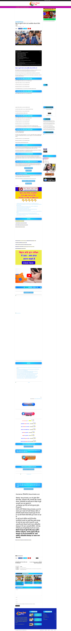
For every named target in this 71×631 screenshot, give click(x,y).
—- (26, 420)
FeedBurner (51, 115)
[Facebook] (53, 0)
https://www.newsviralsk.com (23, 567)
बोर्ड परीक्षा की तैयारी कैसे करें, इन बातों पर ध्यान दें (20, 248)
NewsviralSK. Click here (38, 398)
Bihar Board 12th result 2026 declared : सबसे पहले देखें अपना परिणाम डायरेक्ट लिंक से (27, 213)
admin (17, 26)
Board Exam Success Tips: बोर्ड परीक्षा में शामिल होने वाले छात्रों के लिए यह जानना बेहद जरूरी (27, 371)
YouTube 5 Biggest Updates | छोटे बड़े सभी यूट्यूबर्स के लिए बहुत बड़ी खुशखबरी (36, 562)
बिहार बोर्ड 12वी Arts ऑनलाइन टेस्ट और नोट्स (21, 63)
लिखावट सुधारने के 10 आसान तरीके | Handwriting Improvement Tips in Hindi (24, 246)
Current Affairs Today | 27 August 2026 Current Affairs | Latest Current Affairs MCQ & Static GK (49, 123)
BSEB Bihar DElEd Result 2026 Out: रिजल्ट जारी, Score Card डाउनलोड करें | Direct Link (27, 203)
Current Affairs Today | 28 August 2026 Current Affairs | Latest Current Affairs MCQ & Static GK (49, 121)
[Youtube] (55, 0)
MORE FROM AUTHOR (25, 573)
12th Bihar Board (45, 619)
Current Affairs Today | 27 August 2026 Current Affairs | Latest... (38, 620)
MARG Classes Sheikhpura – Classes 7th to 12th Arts (38, 582)
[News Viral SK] (35, 3)
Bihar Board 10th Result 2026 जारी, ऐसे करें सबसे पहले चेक (24, 210)
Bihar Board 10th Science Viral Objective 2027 (23, 208)
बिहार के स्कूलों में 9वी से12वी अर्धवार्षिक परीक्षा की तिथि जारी (22, 52)
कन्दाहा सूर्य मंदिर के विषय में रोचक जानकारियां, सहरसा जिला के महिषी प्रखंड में (21, 562)
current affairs (45, 614)
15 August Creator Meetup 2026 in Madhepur (28, 582)
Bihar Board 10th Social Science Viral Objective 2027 (24, 207)
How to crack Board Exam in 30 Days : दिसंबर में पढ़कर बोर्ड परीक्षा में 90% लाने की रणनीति (27, 373)
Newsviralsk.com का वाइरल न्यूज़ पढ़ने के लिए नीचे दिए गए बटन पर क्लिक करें (24, 60)
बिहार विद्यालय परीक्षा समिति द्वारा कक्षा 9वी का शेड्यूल (22, 53)
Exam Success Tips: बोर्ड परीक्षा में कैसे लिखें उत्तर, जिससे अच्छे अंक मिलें (25, 372)
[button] (55, 7)
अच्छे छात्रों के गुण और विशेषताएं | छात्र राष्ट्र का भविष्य (21, 242)
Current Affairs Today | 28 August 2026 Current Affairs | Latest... (38, 615)
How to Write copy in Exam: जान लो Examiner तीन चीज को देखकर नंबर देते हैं (26, 375)
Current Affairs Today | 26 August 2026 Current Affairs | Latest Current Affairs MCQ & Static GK (49, 127)
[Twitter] (54, 0)
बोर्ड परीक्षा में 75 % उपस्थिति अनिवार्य (20, 56)
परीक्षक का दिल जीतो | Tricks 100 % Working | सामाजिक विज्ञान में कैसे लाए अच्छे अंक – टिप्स (25, 240)
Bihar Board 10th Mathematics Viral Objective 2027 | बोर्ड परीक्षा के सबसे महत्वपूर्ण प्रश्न (27, 206)
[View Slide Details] (49, 170)
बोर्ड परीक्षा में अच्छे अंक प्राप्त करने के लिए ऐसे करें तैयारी (22, 57)
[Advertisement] (28, 14)
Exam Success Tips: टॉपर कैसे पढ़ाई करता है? (22, 370)
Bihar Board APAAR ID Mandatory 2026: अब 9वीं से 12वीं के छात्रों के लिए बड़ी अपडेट (27, 209)
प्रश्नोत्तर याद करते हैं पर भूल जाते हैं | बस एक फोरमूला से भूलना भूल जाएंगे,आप (23, 244)
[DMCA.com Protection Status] (49, 152)
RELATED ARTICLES (19, 573)
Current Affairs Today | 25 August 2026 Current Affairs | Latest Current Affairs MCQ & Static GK (49, 129)
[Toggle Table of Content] (40, 51)
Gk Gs (44, 618)
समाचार (44, 613)
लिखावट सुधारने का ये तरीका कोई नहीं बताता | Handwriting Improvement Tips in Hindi (27, 374)
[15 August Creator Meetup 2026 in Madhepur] (28, 578)
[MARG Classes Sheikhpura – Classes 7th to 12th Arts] (37, 578)
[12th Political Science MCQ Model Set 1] (31, 624)
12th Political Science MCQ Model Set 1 (48, 125)
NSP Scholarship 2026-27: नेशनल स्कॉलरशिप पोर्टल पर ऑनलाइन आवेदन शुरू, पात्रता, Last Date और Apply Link (19, 583)
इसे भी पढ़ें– (18, 59)
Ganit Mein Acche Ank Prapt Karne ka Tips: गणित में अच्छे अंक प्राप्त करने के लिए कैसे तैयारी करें (28, 369)
